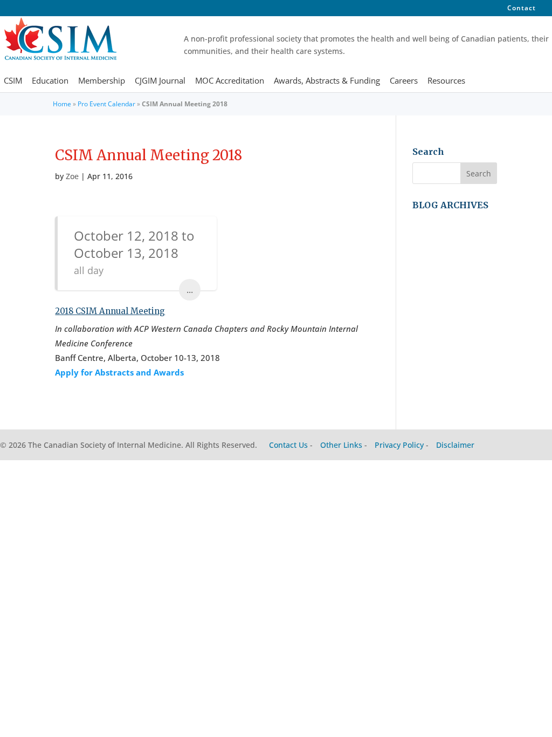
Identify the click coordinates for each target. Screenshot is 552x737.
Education (50, 81)
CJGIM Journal (160, 81)
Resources (446, 81)
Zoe (72, 176)
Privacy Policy (399, 445)
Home (62, 103)
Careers (404, 81)
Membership (101, 81)
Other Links (341, 445)
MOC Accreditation (229, 81)
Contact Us (288, 445)
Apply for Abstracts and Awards (119, 372)
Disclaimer (455, 445)
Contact (521, 8)
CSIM (13, 81)
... (190, 290)
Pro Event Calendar (106, 103)
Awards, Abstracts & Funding (327, 81)
